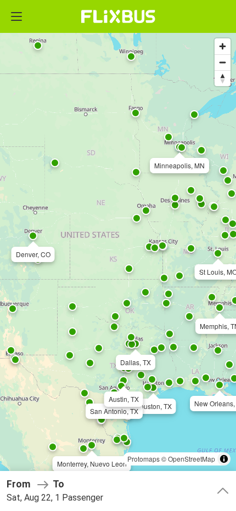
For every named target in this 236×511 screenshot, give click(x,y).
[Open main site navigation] (16, 16)
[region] (118, 255)
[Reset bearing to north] (223, 78)
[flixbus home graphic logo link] (118, 16)
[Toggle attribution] (224, 458)
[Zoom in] (223, 46)
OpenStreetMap (191, 458)
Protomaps (143, 458)
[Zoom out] (223, 62)
